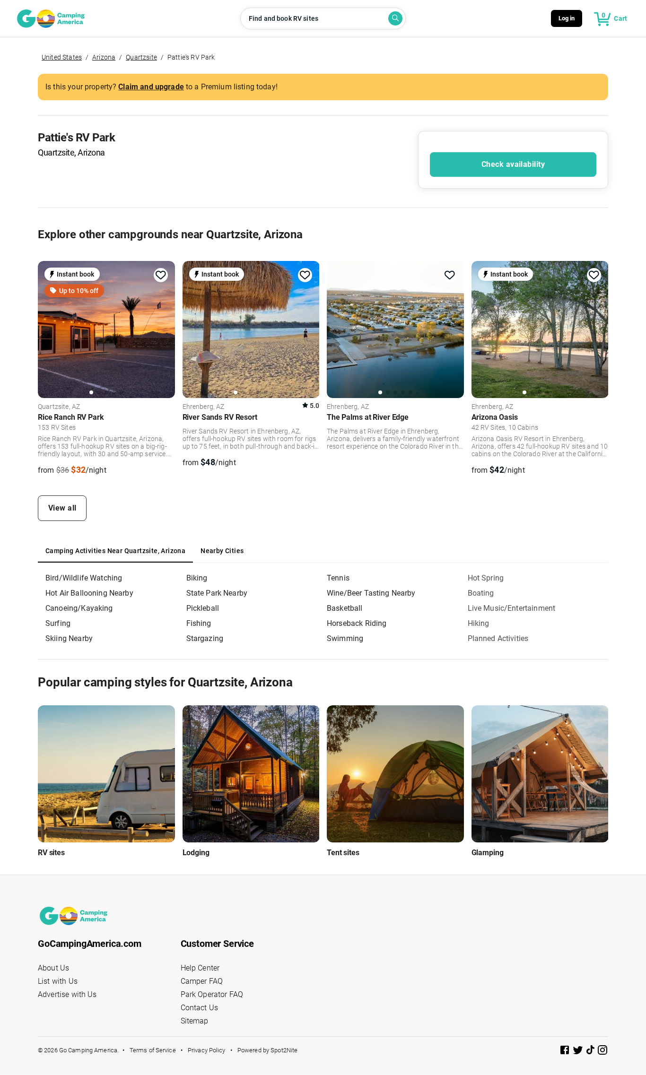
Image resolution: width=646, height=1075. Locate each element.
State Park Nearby (217, 593)
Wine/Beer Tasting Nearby (371, 593)
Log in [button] (567, 18)
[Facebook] (565, 1051)
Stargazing (205, 638)
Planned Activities (498, 638)
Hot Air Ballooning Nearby (89, 593)
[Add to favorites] (161, 275)
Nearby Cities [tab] (222, 551)
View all (62, 507)
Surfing (57, 623)
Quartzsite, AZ (59, 407)
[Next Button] (164, 329)
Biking (197, 577)
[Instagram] (602, 1051)
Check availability (513, 164)
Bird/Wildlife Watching (83, 577)
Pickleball (202, 608)
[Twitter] (578, 1051)
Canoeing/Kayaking (79, 608)
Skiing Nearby (69, 638)
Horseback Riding (356, 623)
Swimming (345, 638)
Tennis (338, 577)
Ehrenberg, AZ (204, 407)
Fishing (198, 623)
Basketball (345, 608)
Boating (481, 593)
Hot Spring (486, 577)
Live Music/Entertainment (512, 608)
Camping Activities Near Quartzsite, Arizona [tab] (115, 551)
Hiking (478, 623)
